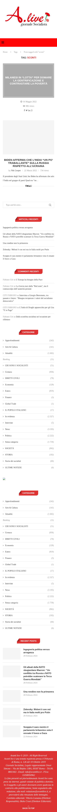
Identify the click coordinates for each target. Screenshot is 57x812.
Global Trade (29, 404)
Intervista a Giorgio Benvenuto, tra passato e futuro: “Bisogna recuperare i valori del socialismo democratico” (28, 298)
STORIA (29, 455)
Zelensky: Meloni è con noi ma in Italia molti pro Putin (26, 249)
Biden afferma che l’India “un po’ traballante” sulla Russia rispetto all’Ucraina (28, 163)
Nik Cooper (16, 170)
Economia (29, 385)
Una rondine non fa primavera (15, 243)
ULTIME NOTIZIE (29, 467)
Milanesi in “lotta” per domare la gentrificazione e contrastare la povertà (28, 80)
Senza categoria (29, 442)
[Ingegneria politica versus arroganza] (11, 654)
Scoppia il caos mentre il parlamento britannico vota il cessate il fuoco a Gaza (38, 730)
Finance (29, 397)
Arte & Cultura (29, 347)
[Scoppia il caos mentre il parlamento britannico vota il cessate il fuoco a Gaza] (11, 731)
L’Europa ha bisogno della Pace (29, 280)
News (29, 429)
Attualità (29, 353)
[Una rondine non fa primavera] (11, 696)
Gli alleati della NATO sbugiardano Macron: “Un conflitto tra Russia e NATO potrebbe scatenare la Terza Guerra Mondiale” (37, 673)
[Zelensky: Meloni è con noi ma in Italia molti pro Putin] (11, 713)
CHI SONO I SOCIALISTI (29, 365)
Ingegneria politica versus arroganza (18, 227)
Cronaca (29, 372)
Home (5, 52)
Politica (29, 436)
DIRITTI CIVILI (29, 378)
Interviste (29, 423)
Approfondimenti (29, 340)
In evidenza (29, 416)
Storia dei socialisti (29, 461)
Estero (29, 391)
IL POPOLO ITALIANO (29, 410)
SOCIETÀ (29, 448)
